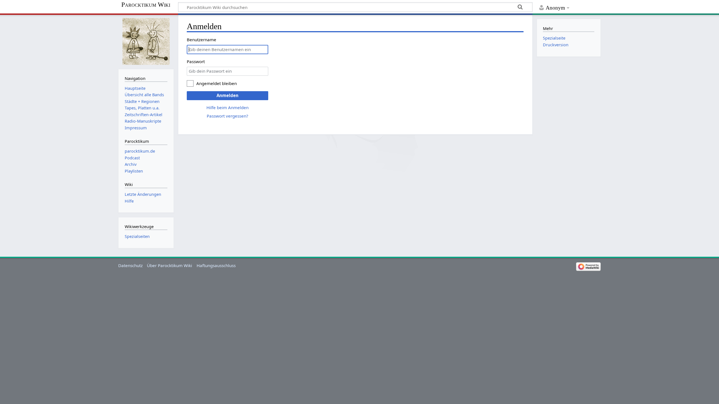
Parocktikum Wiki (145, 4)
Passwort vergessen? (227, 116)
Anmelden (227, 95)
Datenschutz (130, 265)
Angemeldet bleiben (216, 83)
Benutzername (201, 39)
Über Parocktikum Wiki (169, 265)
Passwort (196, 61)
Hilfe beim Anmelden (227, 107)
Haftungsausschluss (216, 265)
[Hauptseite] (145, 41)
